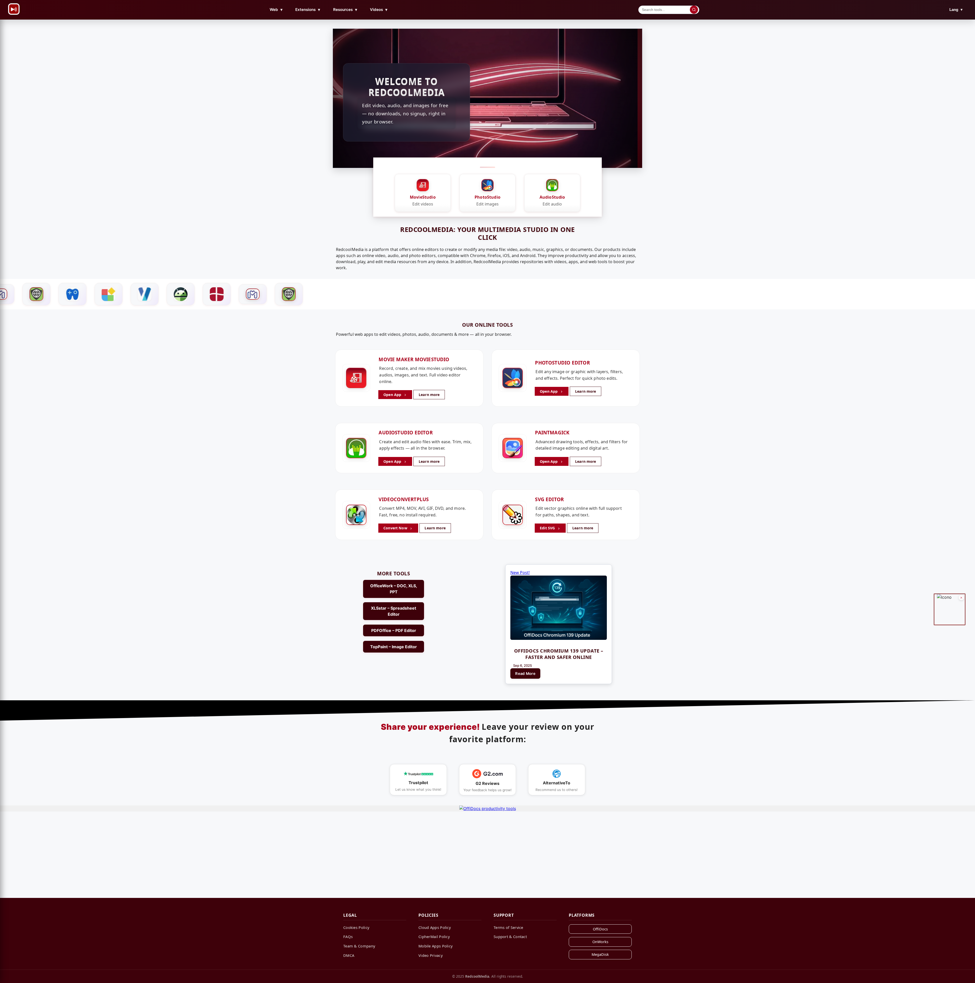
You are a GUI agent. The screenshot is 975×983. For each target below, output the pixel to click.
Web (276, 9)
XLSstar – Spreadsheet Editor (393, 611)
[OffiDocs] (38, 294)
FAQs (348, 936)
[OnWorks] (74, 294)
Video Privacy (430, 955)
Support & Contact (510, 936)
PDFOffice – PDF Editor (393, 630)
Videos (379, 9)
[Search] (694, 10)
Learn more (429, 394)
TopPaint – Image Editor (393, 646)
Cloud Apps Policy (434, 927)
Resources (345, 9)
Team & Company (359, 945)
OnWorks (600, 941)
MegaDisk (600, 954)
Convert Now (395, 528)
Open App (392, 394)
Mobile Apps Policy (435, 945)
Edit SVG (548, 528)
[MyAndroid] (110, 294)
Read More (525, 673)
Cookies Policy (356, 927)
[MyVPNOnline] (218, 294)
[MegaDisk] (182, 294)
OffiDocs (600, 929)
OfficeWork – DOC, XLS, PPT (393, 588)
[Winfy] (146, 294)
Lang (956, 9)
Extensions (308, 9)
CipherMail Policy (434, 936)
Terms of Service (508, 927)
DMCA (348, 955)
